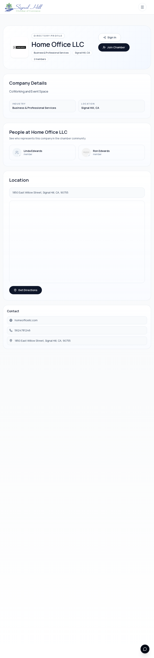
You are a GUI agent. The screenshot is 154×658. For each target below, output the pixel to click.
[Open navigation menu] (142, 7)
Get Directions (27, 290)
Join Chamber (116, 47)
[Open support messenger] (144, 649)
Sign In (111, 37)
